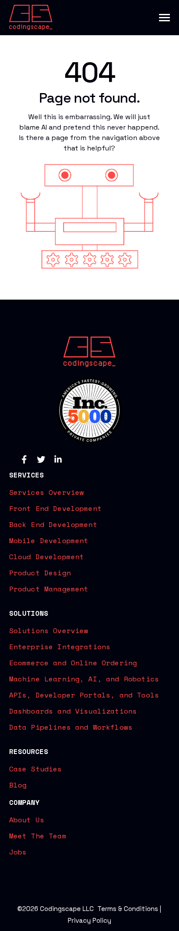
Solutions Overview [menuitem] (49, 630)
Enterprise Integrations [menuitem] (60, 646)
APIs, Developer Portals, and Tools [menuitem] (84, 695)
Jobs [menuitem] (18, 852)
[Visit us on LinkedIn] (58, 459)
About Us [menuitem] (26, 819)
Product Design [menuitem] (40, 572)
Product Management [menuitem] (49, 589)
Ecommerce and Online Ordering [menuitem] (73, 662)
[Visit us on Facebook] (24, 459)
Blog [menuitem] (18, 785)
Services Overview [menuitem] (46, 492)
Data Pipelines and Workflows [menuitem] (71, 727)
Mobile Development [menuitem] (49, 540)
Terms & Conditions (127, 908)
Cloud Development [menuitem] (46, 556)
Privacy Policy (89, 920)
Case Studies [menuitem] (35, 769)
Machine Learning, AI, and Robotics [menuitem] (84, 679)
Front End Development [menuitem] (55, 508)
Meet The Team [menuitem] (37, 836)
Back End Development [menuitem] (53, 524)
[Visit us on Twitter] (41, 459)
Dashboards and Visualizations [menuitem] (73, 711)
